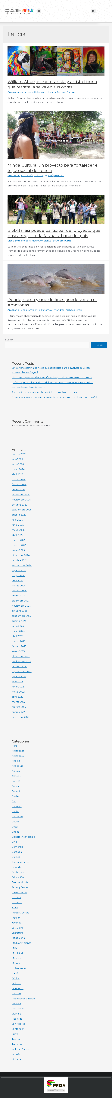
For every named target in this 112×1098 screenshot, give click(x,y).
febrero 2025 (19, 545)
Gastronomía (19, 892)
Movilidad (17, 953)
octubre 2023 (19, 610)
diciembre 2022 (21, 656)
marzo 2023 (19, 641)
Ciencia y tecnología (19, 240)
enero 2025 (18, 550)
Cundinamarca (20, 862)
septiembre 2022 (22, 671)
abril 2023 (17, 636)
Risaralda (17, 1018)
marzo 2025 (19, 540)
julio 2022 (17, 681)
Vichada (16, 1059)
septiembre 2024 (22, 565)
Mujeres (16, 958)
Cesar (15, 826)
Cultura (38, 92)
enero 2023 (18, 651)
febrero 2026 (19, 484)
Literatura (17, 932)
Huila (15, 907)
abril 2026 (17, 474)
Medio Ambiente (41, 240)
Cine (14, 841)
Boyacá (16, 791)
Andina (16, 760)
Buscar (9, 339)
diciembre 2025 (21, 494)
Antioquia (17, 766)
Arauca (16, 771)
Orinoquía (17, 988)
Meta (15, 948)
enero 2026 (18, 489)
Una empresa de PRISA (56, 1083)
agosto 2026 (19, 454)
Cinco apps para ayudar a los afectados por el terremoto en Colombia (52, 377)
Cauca (15, 821)
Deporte (16, 867)
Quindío (16, 1013)
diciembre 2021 (20, 717)
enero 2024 (18, 595)
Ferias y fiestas (20, 887)
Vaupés (16, 1054)
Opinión (16, 983)
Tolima (16, 1039)
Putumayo (18, 1008)
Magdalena (18, 937)
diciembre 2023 (21, 600)
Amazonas (14, 92)
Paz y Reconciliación (23, 998)
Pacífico (16, 993)
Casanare (17, 816)
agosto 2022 (19, 676)
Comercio (17, 846)
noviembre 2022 (21, 661)
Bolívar (16, 786)
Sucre (15, 1034)
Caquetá (17, 806)
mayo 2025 (18, 530)
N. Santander (19, 968)
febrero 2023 (19, 646)
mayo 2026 (18, 469)
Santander (18, 1029)
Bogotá (16, 781)
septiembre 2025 (22, 509)
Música (16, 963)
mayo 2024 (18, 575)
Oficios (16, 978)
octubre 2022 (19, 666)
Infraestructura (20, 912)
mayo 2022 (18, 691)
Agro (14, 745)
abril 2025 (17, 535)
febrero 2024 (19, 590)
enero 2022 (18, 712)
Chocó (15, 831)
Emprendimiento (22, 882)
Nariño (16, 973)
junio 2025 (18, 524)
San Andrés (18, 1023)
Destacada (18, 872)
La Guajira (17, 927)
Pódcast (16, 1003)
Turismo (46, 310)
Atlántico (17, 776)
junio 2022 (18, 686)
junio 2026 (18, 464)
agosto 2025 (19, 514)
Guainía (16, 897)
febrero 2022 (19, 707)
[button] (39, 11)
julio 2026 (17, 459)
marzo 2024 (19, 585)
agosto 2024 (19, 570)
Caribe (15, 811)
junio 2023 (18, 626)
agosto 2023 (19, 621)
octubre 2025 (19, 504)
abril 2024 (17, 580)
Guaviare (17, 902)
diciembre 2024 (21, 555)
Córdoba (17, 852)
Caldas (16, 796)
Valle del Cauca (20, 1049)
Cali (14, 801)
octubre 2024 (19, 560)
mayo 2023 (18, 631)
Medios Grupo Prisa (56, 1090)
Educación (18, 877)
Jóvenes (16, 922)
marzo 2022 (19, 701)
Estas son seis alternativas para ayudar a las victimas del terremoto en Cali (55, 397)
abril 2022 (17, 696)
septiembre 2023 (22, 616)
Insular (16, 917)
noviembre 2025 (21, 499)
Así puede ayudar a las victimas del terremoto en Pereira (44, 392)
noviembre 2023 (21, 605)
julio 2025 (17, 519)
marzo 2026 (19, 479)
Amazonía (27, 92)
